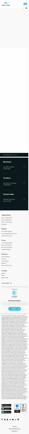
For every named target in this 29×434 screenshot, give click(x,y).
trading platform (7, 184)
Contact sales (5, 283)
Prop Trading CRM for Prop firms (9, 233)
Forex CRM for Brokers (6, 231)
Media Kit (3, 263)
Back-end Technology (6, 222)
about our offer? (7, 201)
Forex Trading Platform (6, 217)
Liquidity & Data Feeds (6, 235)
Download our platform (8, 167)
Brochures (3, 259)
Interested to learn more (9, 199)
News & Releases (5, 256)
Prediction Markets (5, 249)
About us (3, 273)
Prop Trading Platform (6, 220)
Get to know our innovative (9, 183)
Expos (2, 275)
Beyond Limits (4, 277)
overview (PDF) (6, 168)
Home (4, 154)
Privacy (14, 426)
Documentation (5, 261)
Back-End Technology (6, 247)
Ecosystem (8, 154)
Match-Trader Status (6, 265)
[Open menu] (25, 4)
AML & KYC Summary (14, 429)
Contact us (14, 431)
